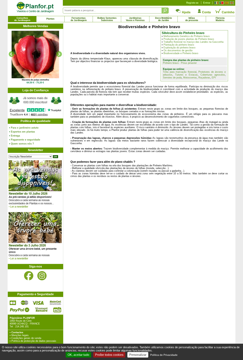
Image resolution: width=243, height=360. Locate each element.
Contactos (17, 332)
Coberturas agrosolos (212, 74)
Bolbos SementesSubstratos (107, 19)
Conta (206, 12)
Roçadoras (204, 77)
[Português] (221, 2)
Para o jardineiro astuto (25, 127)
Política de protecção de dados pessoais (33, 340)
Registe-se (192, 2)
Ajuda (185, 12)
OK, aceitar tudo (78, 354)
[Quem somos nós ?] (35, 106)
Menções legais (20, 335)
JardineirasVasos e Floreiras (135, 19)
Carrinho (227, 12)
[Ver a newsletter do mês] (35, 208)
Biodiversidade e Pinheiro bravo (180, 53)
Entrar (206, 2)
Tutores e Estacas (186, 74)
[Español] (226, 2)
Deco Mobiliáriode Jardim (163, 19)
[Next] (59, 54)
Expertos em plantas (23, 131)
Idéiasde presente (191, 19)
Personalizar (137, 354)
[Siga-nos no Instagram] (42, 276)
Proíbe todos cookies (109, 354)
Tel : (12, 326)
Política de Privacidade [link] (164, 354)
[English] (231, 2)
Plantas (50, 18)
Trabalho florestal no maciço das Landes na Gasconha (193, 41)
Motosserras (190, 77)
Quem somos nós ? (22, 143)
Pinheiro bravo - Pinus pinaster (180, 63)
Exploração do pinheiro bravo (179, 47)
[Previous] (11, 54)
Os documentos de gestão (178, 50)
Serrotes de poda (172, 77)
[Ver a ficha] (35, 54)
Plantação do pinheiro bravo (178, 44)
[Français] (216, 2)
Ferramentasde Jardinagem (79, 19)
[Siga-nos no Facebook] (28, 276)
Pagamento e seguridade (25, 139)
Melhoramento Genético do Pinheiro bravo (186, 36)
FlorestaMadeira (220, 19)
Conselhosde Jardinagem (22, 19)
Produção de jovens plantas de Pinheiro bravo (188, 39)
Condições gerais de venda (26, 338)
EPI (214, 77)
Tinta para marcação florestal (179, 71)
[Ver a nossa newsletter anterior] (35, 260)
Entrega (15, 135)
